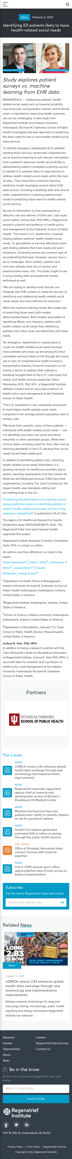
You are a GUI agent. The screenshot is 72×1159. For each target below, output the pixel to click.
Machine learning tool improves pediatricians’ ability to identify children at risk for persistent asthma (42, 815)
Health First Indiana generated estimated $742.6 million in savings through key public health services (38, 833)
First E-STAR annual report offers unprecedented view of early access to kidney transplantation (41, 871)
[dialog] (67, 4)
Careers (41, 1037)
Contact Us (43, 1049)
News (6, 1060)
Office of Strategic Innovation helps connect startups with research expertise (39, 852)
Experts (7, 1043)
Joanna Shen (22, 568)
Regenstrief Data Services (52, 1043)
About (6, 1055)
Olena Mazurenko (14, 562)
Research (9, 1037)
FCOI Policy (33, 1147)
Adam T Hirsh (38, 562)
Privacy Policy (15, 1147)
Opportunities (11, 1049)
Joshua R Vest (27, 573)
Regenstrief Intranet (55, 1147)
